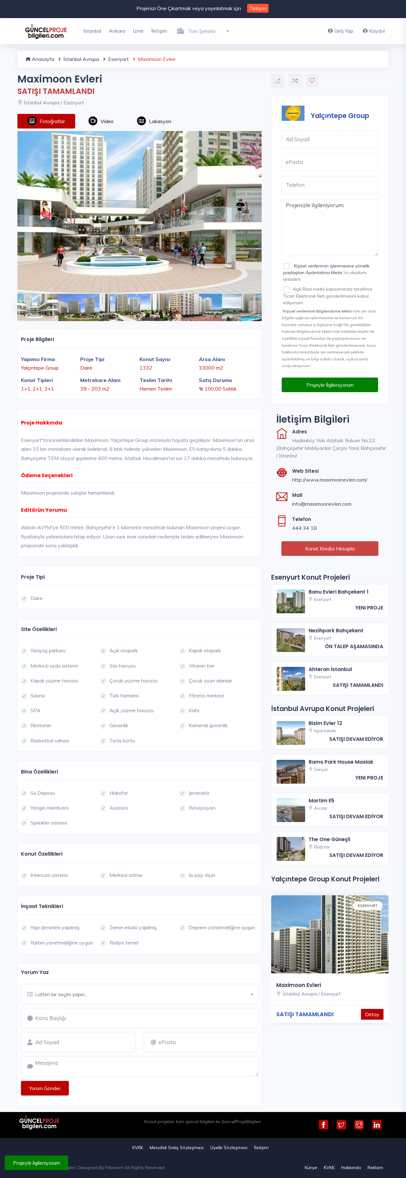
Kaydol (377, 31)
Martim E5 (321, 800)
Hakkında (351, 1167)
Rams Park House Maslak (341, 762)
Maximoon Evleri (298, 985)
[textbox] (211, 31)
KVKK (137, 1147)
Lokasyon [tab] (160, 121)
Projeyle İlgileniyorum (330, 385)
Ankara (117, 31)
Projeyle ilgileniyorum (36, 1163)
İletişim (159, 31)
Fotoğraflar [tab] (52, 121)
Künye (311, 1167)
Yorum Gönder (45, 1088)
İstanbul (92, 31)
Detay (372, 1014)
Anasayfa (42, 59)
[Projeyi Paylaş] (278, 81)
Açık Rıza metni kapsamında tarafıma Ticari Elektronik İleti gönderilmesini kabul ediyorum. (327, 295)
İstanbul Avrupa (80, 59)
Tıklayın (257, 8)
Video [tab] (107, 121)
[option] (139, 212)
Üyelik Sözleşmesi (228, 1147)
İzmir (138, 31)
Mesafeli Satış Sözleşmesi (177, 1147)
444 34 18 (304, 528)
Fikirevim (114, 1167)
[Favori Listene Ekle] (312, 80)
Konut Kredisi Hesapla (330, 548)
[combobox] (211, 30)
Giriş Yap (343, 31)
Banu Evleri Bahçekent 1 (339, 592)
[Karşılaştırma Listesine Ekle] (295, 80)
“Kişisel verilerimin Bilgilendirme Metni (317, 311)
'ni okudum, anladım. (326, 272)
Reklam (375, 1167)
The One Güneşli (329, 839)
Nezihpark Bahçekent (336, 630)
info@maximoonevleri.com (321, 504)
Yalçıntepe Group (340, 115)
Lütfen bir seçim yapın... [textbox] (61, 994)
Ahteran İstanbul (330, 669)
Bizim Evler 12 (325, 723)
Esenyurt (118, 59)
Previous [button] (20, 303)
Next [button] (252, 303)
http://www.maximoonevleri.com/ (329, 480)
